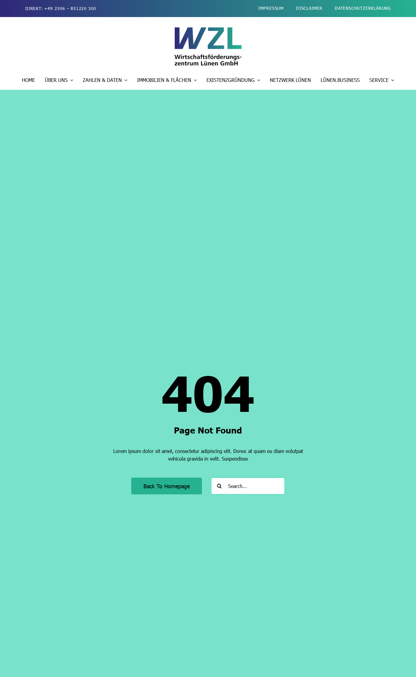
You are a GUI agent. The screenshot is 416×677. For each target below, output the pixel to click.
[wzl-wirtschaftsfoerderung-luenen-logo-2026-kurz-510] (208, 29)
